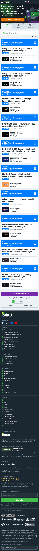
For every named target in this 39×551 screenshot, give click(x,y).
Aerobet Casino (15, 284)
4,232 (21, 301)
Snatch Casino (15, 108)
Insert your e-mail (8, 493)
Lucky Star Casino (16, 58)
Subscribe (19, 500)
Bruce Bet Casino (16, 259)
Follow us (4, 320)
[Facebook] (2, 323)
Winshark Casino (15, 183)
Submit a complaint (14, 19)
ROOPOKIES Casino (16, 133)
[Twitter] (6, 323)
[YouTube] (16, 323)
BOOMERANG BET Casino (18, 158)
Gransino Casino (15, 233)
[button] (19, 548)
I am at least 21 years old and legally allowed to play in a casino (20, 505)
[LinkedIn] (12, 323)
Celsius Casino (15, 208)
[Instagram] (9, 323)
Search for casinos (11, 33)
